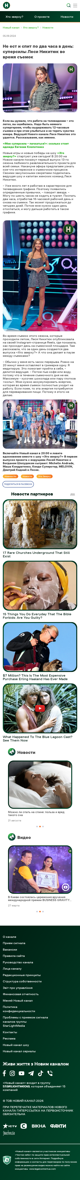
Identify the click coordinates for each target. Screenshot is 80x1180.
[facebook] (4, 1074)
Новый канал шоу (16, 1044)
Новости (67, 16)
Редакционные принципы (22, 975)
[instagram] (12, 1074)
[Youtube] (21, 1074)
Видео (24, 837)
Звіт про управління (18, 987)
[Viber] (50, 1074)
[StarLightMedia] (16, 1086)
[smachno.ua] (9, 1133)
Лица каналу (12, 968)
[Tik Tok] (41, 1074)
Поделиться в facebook (18, 484)
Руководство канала (18, 962)
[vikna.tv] (39, 1126)
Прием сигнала (14, 943)
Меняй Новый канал (18, 1000)
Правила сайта (14, 955)
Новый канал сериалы (19, 1051)
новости (27, 476)
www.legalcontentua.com (42, 1169)
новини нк (10, 476)
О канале (9, 936)
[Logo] (6, 5)
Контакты (10, 1032)
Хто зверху (44, 476)
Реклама (9, 1038)
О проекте (41, 16)
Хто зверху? (14, 16)
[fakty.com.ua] (58, 1126)
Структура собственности (22, 981)
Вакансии (10, 949)
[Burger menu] (75, 6)
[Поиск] (69, 5)
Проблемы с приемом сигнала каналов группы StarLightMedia (25, 1021)
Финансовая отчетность (21, 994)
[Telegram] (31, 1074)
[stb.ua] (23, 1126)
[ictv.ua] (10, 1126)
